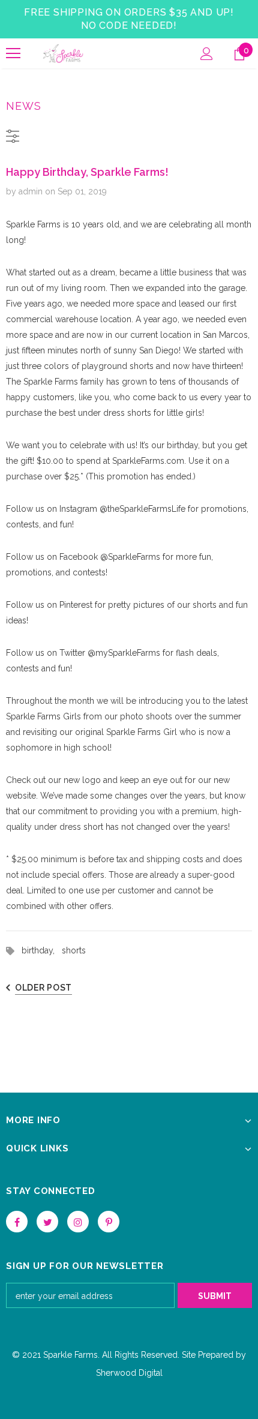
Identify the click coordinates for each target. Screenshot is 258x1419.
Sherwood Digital (129, 1373)
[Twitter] (47, 1221)
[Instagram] (78, 1221)
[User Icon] (206, 53)
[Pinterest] (108, 1221)
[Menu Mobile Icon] (13, 53)
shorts (74, 950)
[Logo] (63, 53)
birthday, (42, 950)
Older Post (43, 987)
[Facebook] (17, 1221)
